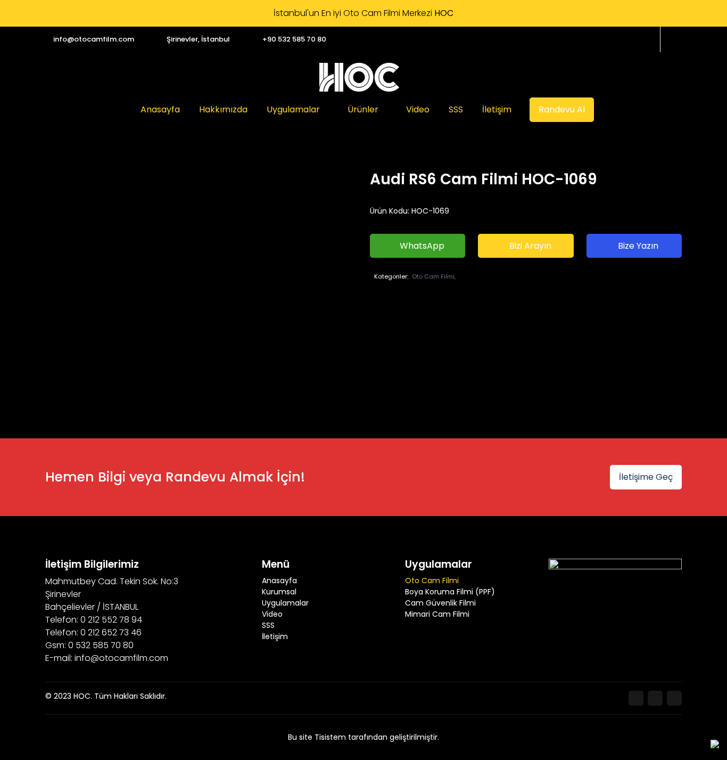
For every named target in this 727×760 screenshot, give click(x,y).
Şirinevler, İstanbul (198, 39)
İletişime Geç (646, 477)
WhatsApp (421, 246)
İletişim (496, 109)
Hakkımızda (223, 109)
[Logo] (359, 77)
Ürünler (363, 109)
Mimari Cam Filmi (437, 614)
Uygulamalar (293, 109)
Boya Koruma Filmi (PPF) (450, 591)
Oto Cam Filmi (432, 580)
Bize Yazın (637, 246)
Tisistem (330, 737)
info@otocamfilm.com (93, 39)
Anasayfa (160, 109)
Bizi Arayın (529, 246)
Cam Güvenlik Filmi (440, 603)
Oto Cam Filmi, (434, 276)
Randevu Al (562, 109)
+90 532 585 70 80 (294, 39)
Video (417, 109)
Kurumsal (279, 591)
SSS (456, 109)
